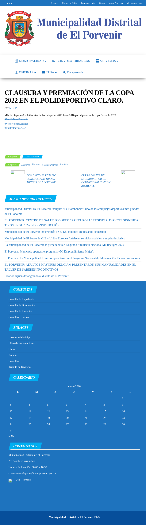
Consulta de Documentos (22, 305)
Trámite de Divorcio (20, 367)
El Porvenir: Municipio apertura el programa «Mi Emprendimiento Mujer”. (49, 251)
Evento (36, 164)
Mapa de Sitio (69, 3)
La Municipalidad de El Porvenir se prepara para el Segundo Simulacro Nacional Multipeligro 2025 (64, 244)
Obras (12, 349)
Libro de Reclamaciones (21, 343)
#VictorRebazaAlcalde (16, 123)
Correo (54, 3)
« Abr (12, 436)
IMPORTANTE (32, 156)
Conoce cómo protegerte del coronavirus (120, 3)
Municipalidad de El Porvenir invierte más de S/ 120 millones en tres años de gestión (55, 231)
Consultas (14, 361)
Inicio (9, 3)
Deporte (25, 164)
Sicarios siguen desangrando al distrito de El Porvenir (36, 276)
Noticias (13, 355)
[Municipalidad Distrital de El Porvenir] (7, 61)
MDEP (13, 108)
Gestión (64, 164)
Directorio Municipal (20, 337)
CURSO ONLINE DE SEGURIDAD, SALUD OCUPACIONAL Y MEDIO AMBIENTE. (96, 180)
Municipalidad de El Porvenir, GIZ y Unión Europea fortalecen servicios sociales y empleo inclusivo (65, 238)
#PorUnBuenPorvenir (16, 119)
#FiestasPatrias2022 (15, 128)
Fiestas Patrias (50, 164)
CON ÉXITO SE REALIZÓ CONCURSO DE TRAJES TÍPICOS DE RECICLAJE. (41, 179)
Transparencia (88, 3)
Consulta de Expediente (21, 299)
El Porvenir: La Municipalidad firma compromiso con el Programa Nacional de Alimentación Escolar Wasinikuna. (73, 258)
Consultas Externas (19, 317)
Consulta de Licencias (20, 311)
